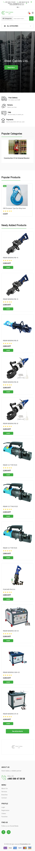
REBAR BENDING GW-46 (11, 631)
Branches (4, 795)
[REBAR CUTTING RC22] (17, 492)
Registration (5, 810)
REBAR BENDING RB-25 (10, 340)
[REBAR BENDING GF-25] (17, 700)
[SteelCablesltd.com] (17, 747)
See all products (17, 731)
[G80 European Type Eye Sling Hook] (17, 195)
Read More (11, 67)
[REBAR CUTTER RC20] (17, 451)
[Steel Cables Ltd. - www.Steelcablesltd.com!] (13, 12)
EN (18, 7)
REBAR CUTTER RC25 (10, 548)
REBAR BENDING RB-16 (10, 257)
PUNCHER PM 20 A (9, 589)
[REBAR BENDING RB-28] (17, 368)
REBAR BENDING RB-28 (10, 382)
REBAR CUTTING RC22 (10, 506)
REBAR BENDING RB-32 (10, 423)
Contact (4, 798)
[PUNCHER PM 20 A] (17, 575)
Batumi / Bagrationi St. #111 (16, 3)
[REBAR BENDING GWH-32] (17, 658)
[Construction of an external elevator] (17, 147)
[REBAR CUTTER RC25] (17, 534)
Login (3, 807)
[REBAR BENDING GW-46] (17, 617)
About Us (4, 788)
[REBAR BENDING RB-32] (17, 409)
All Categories (12, 26)
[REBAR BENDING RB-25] (17, 326)
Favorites (4, 816)
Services (4, 791)
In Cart (8, 267)
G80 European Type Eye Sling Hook (14, 208)
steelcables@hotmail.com (17, 4)
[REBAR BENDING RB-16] (17, 243)
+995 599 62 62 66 (23, 2)
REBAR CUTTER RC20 (10, 465)
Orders (3, 813)
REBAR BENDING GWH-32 (11, 672)
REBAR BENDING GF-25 (10, 714)
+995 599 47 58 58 (10, 2)
